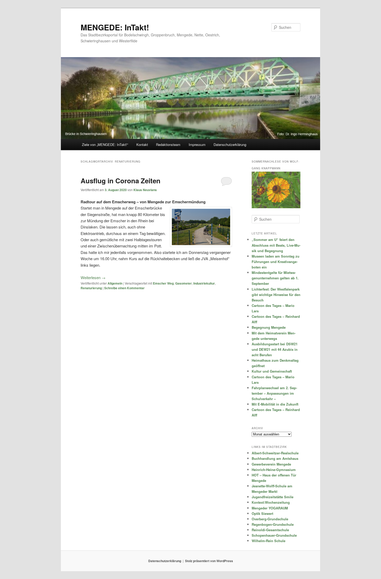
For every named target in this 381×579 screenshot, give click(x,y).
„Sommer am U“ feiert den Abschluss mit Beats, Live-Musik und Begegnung (276, 245)
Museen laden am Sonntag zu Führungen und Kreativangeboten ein (275, 262)
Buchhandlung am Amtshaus (275, 458)
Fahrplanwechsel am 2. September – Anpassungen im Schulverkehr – (274, 393)
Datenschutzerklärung (230, 144)
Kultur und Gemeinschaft (272, 371)
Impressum (197, 144)
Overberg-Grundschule (270, 518)
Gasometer (183, 283)
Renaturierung (91, 288)
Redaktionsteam (168, 144)
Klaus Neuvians (145, 189)
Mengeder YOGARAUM (270, 508)
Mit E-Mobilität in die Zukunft (275, 404)
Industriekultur (204, 283)
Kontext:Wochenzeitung (271, 502)
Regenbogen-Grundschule (273, 524)
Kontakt (142, 144)
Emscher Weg (163, 283)
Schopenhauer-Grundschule (274, 535)
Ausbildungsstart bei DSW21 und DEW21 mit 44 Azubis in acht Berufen (275, 349)
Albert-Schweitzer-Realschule (275, 452)
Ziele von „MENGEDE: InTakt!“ (105, 144)
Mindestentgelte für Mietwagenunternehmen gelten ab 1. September (275, 278)
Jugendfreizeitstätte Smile (272, 496)
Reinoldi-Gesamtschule (270, 529)
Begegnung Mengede (269, 327)
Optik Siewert (262, 513)
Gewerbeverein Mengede (271, 464)
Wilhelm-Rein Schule (268, 540)
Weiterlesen (93, 277)
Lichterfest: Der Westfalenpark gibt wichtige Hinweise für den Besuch (276, 294)
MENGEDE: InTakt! (115, 27)
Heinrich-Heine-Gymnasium (274, 469)
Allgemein (115, 283)
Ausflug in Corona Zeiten (120, 180)
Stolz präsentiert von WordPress (209, 560)
